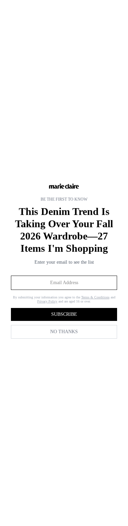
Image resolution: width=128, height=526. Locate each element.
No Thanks (64, 331)
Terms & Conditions (95, 297)
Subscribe (64, 314)
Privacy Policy (47, 301)
